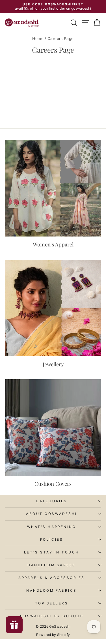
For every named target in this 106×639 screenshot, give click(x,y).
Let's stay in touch (51, 552)
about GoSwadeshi (51, 514)
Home (37, 38)
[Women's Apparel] (53, 188)
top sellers (51, 603)
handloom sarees (51, 565)
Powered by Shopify (53, 634)
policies (51, 540)
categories (51, 501)
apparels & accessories (51, 578)
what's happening (51, 527)
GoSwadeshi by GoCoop (51, 616)
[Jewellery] (53, 308)
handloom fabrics (51, 591)
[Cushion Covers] (53, 427)
